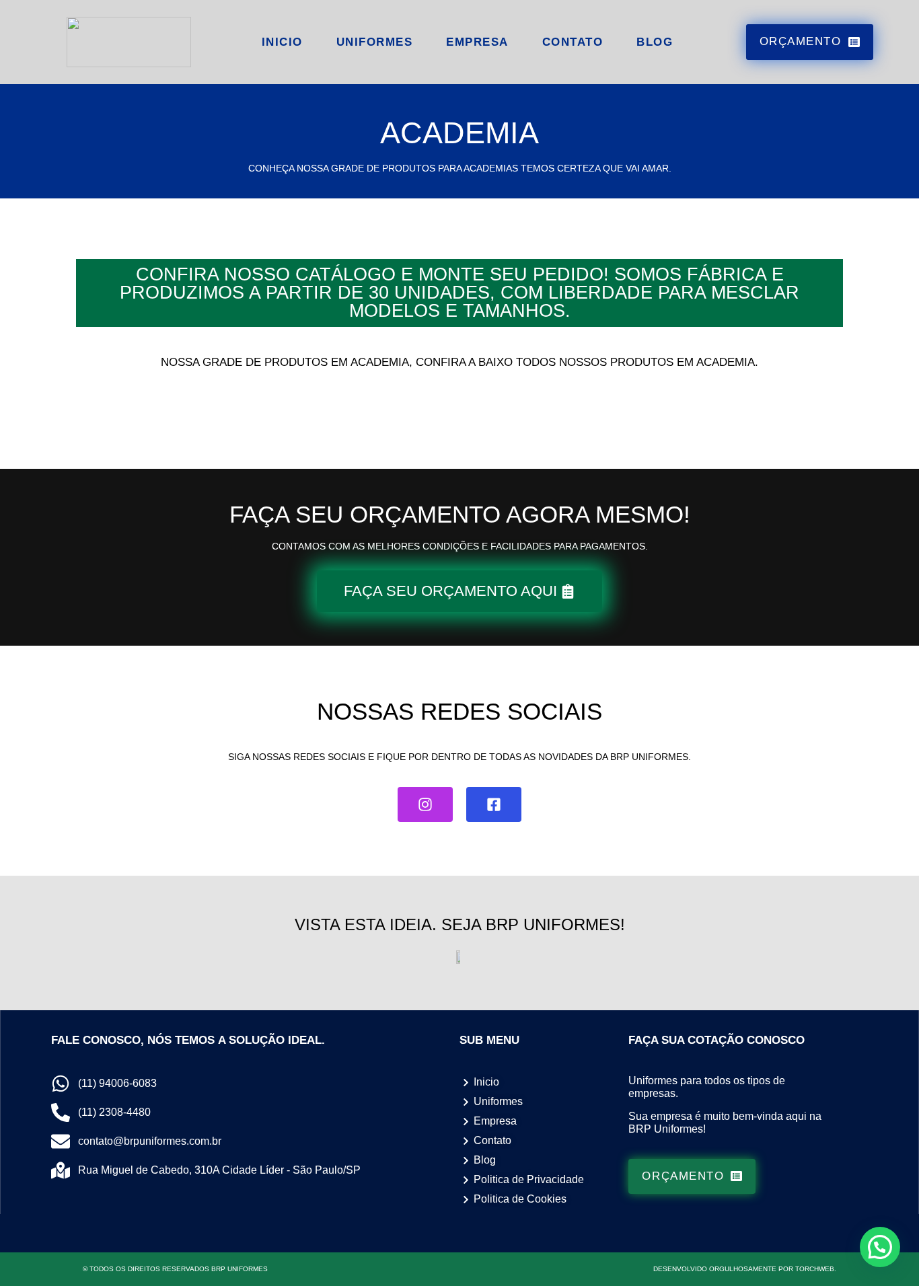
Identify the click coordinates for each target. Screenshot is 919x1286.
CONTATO (572, 42)
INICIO (282, 42)
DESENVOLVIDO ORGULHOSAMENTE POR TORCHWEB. (744, 1269)
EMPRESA (477, 42)
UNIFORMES (374, 42)
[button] (880, 1247)
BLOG (654, 42)
